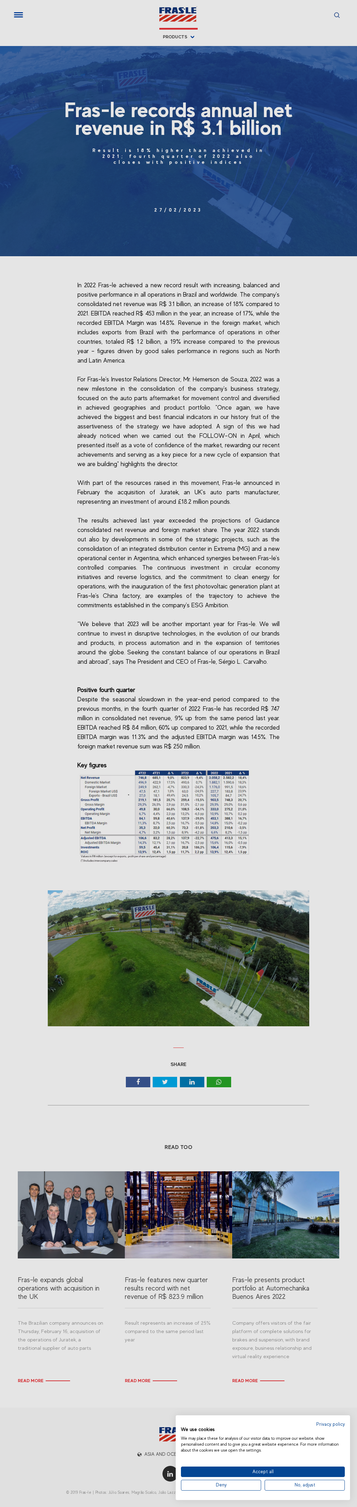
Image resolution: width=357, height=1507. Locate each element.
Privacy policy (330, 1424)
